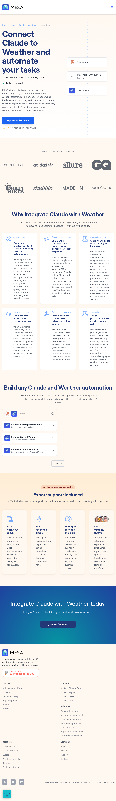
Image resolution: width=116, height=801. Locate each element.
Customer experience (71, 719)
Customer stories (11, 767)
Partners (65, 750)
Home (5, 25)
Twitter (4, 782)
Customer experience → (61, 237)
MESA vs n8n (67, 700)
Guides (6, 754)
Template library (10, 696)
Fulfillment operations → (61, 312)
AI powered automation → (22, 238)
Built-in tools (9, 704)
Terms (105, 782)
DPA (112, 782)
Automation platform (12, 688)
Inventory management (72, 715)
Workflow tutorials (11, 759)
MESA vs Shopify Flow (71, 688)
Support (64, 754)
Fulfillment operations (71, 723)
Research (7, 763)
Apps (13, 25)
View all (58, 463)
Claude (21, 25)
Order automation (69, 711)
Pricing (6, 708)
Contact (64, 759)
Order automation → (98, 237)
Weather (32, 25)
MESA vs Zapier (68, 692)
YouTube (13, 782)
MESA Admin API (10, 750)
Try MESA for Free (18, 120)
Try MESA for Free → (58, 624)
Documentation (10, 746)
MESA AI (6, 692)
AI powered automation (72, 731)
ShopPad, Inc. (88, 782)
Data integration (68, 727)
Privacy (98, 782)
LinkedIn (21, 782)
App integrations (11, 700)
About (63, 746)
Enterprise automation (71, 735)
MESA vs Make (67, 696)
